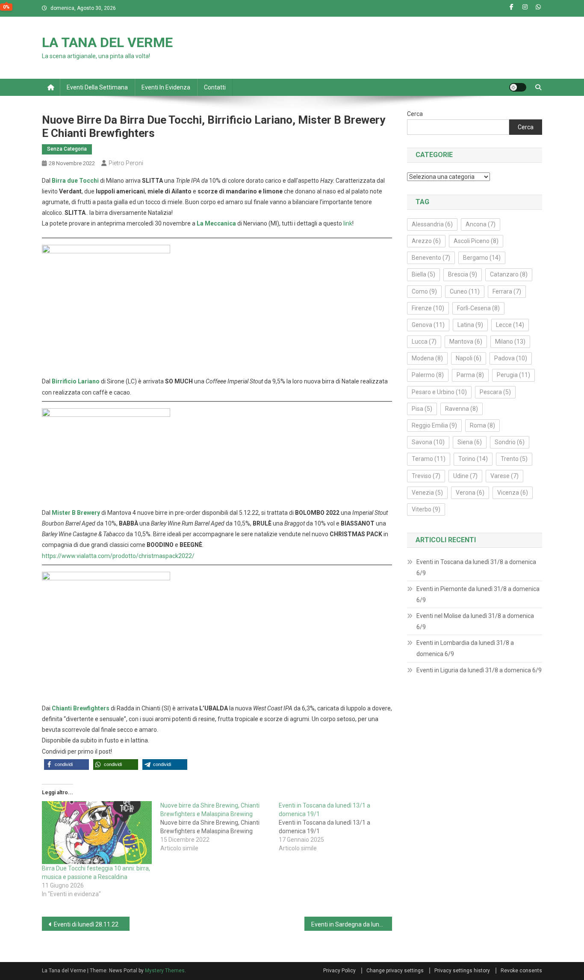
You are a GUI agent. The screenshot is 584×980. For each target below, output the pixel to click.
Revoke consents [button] (521, 971)
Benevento (431, 257)
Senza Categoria (67, 149)
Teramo (428, 458)
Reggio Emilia (434, 425)
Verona (470, 492)
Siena (469, 442)
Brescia (462, 274)
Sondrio (510, 442)
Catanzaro (509, 274)
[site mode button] (517, 87)
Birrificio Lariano (76, 381)
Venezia (427, 492)
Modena (427, 358)
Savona (428, 442)
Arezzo (426, 241)
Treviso (426, 475)
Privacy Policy (339, 971)
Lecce (510, 324)
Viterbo (426, 509)
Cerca (415, 113)
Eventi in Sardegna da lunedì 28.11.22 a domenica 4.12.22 (351, 924)
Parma (470, 374)
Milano (510, 341)
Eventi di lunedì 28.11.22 (86, 924)
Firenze (428, 308)
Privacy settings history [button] (462, 971)
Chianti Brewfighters (80, 708)
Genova (428, 324)
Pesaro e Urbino (439, 392)
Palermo (428, 374)
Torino (473, 458)
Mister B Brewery (76, 512)
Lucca (424, 341)
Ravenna (461, 408)
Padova (510, 358)
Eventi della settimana (97, 87)
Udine (465, 475)
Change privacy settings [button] (395, 971)
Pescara (495, 392)
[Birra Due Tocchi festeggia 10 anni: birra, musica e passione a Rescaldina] (97, 832)
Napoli (468, 358)
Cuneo (465, 291)
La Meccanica (216, 223)
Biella (423, 274)
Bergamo (482, 257)
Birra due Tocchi (75, 180)
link (347, 223)
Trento (514, 458)
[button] (66, 764)
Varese (504, 475)
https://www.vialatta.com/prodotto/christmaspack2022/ (118, 555)
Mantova (465, 341)
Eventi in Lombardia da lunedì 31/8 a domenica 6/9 (465, 648)
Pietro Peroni (126, 163)
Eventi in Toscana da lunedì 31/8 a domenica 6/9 (476, 567)
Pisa (422, 408)
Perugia (513, 374)
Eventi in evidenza (166, 87)
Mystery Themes (165, 971)
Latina (470, 324)
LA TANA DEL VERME (107, 42)
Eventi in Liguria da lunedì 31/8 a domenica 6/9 (479, 670)
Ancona (481, 224)
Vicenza (512, 492)
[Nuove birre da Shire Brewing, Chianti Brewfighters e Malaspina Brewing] (219, 826)
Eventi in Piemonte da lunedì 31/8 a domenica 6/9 (478, 594)
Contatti (215, 87)
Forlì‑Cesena (478, 308)
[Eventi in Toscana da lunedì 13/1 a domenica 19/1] (338, 826)
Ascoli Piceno (476, 241)
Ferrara (507, 291)
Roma (482, 425)
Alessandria (432, 224)
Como (424, 291)
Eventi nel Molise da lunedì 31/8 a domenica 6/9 (475, 621)
